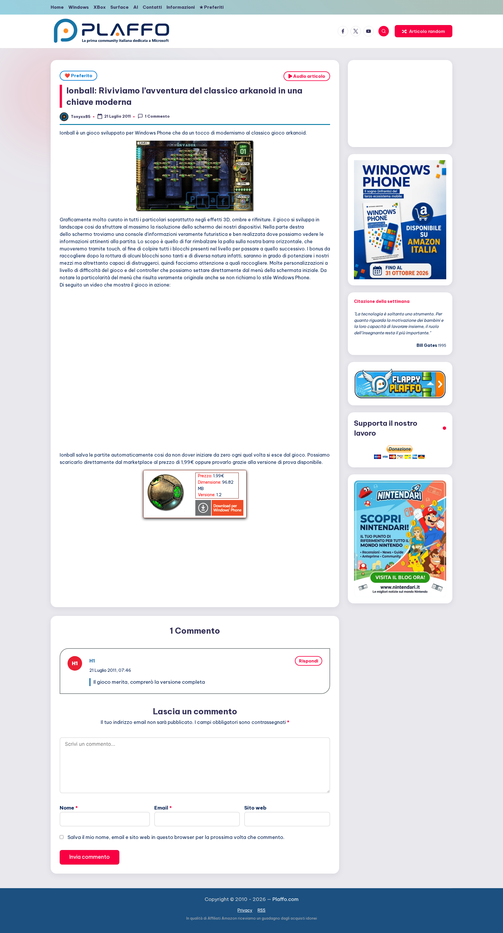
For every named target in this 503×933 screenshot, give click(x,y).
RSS (261, 910)
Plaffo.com (285, 899)
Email (163, 808)
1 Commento (157, 116)
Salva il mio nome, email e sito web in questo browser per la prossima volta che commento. (176, 837)
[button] (423, 31)
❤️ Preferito (78, 75)
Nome (69, 808)
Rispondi (308, 661)
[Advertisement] (195, 559)
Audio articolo (308, 76)
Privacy (245, 910)
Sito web (255, 808)
